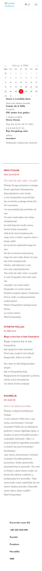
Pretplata (14, 544)
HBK (12, 559)
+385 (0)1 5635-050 (19, 530)
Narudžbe (15, 552)
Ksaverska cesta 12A (20, 523)
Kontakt (14, 537)
